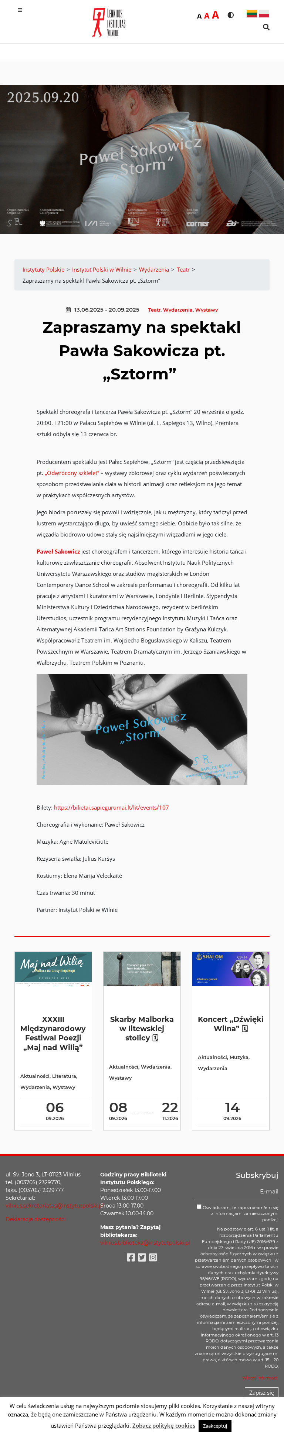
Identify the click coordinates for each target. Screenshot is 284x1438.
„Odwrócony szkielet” (72, 472)
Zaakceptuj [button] (215, 1425)
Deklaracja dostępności (36, 1219)
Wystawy (206, 310)
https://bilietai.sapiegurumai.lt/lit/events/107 (111, 807)
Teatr (154, 310)
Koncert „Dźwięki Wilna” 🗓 (231, 1024)
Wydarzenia (178, 310)
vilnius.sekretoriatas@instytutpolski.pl (55, 1205)
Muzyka (239, 1057)
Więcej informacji (260, 1378)
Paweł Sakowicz (58, 551)
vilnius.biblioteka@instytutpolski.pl (145, 1242)
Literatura (64, 1076)
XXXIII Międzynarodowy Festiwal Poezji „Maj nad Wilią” (53, 1033)
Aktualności (35, 1076)
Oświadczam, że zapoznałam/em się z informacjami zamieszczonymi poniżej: (240, 1214)
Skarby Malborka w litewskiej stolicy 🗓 (142, 1029)
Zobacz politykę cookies (163, 1425)
